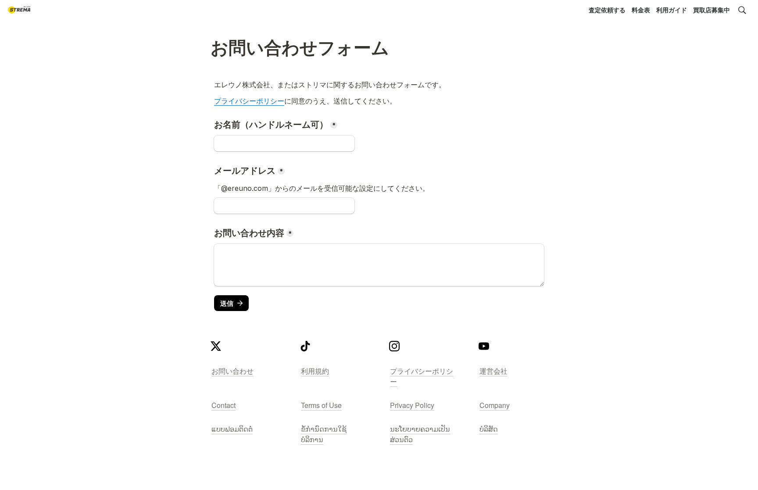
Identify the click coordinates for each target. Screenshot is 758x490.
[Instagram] (394, 348)
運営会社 (493, 371)
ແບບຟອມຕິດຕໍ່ (232, 429)
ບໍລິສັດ (488, 429)
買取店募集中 (711, 9)
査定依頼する (607, 9)
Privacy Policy (412, 405)
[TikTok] (305, 348)
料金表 (641, 9)
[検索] (742, 10)
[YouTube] (484, 348)
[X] (216, 348)
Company (494, 405)
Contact (223, 405)
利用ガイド (671, 9)
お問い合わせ (232, 371)
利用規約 (315, 371)
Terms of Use (321, 405)
